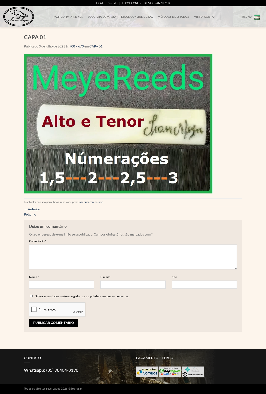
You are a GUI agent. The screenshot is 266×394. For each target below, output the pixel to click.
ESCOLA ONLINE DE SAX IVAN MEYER (146, 3)
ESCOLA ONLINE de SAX (137, 16)
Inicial (99, 3)
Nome (34, 277)
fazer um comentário (91, 202)
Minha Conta (204, 16)
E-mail (105, 277)
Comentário (37, 241)
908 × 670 (76, 46)
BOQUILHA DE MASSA (101, 16)
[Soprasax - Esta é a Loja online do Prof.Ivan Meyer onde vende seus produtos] (24, 16)
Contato (112, 3)
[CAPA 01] (118, 123)
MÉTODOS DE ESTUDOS (173, 16)
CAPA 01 (95, 46)
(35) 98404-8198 (62, 370)
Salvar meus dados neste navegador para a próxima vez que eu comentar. (82, 296)
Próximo (32, 214)
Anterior (32, 209)
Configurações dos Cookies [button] (228, 386)
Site (174, 277)
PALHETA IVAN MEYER (68, 16)
